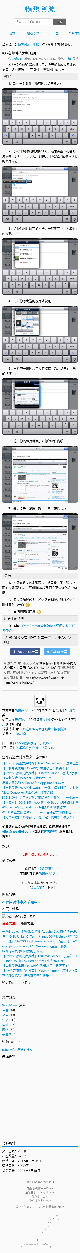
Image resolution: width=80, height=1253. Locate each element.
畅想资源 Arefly (55, 1206)
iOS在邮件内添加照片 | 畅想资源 (43, 729)
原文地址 (46, 719)
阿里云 (44, 1196)
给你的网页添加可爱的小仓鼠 (22, 951)
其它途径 (50, 831)
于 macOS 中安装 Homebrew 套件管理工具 (32, 961)
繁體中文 (34, 902)
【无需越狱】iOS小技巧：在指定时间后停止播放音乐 (39, 817)
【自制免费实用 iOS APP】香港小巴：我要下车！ (36, 768)
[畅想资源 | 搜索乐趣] (40, 11)
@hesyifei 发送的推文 (17, 1049)
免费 (5, 1010)
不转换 (7, 902)
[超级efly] (40, 705)
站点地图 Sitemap (40, 1200)
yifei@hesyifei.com (16, 831)
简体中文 (19, 902)
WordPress (10, 1005)
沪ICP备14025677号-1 (40, 1182)
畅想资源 (24, 44)
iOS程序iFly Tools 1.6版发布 (34, 748)
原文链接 (64, 672)
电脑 (36, 44)
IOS (17, 734)
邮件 (26, 64)
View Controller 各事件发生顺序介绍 (27, 792)
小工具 (54, 33)
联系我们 (37, 887)
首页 (12, 33)
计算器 (7, 1035)
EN (55, 873)
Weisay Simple (46, 1192)
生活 (5, 1020)
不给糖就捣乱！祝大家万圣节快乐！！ (28, 975)
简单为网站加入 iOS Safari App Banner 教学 (33, 783)
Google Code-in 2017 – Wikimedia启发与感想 (34, 946)
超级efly (17, 58)
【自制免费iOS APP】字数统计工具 (27, 778)
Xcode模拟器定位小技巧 (32, 743)
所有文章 (33, 33)
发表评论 (18, 719)
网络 (5, 1030)
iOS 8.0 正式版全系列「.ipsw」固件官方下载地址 (36, 812)
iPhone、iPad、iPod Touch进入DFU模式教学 (34, 807)
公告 (5, 1015)
